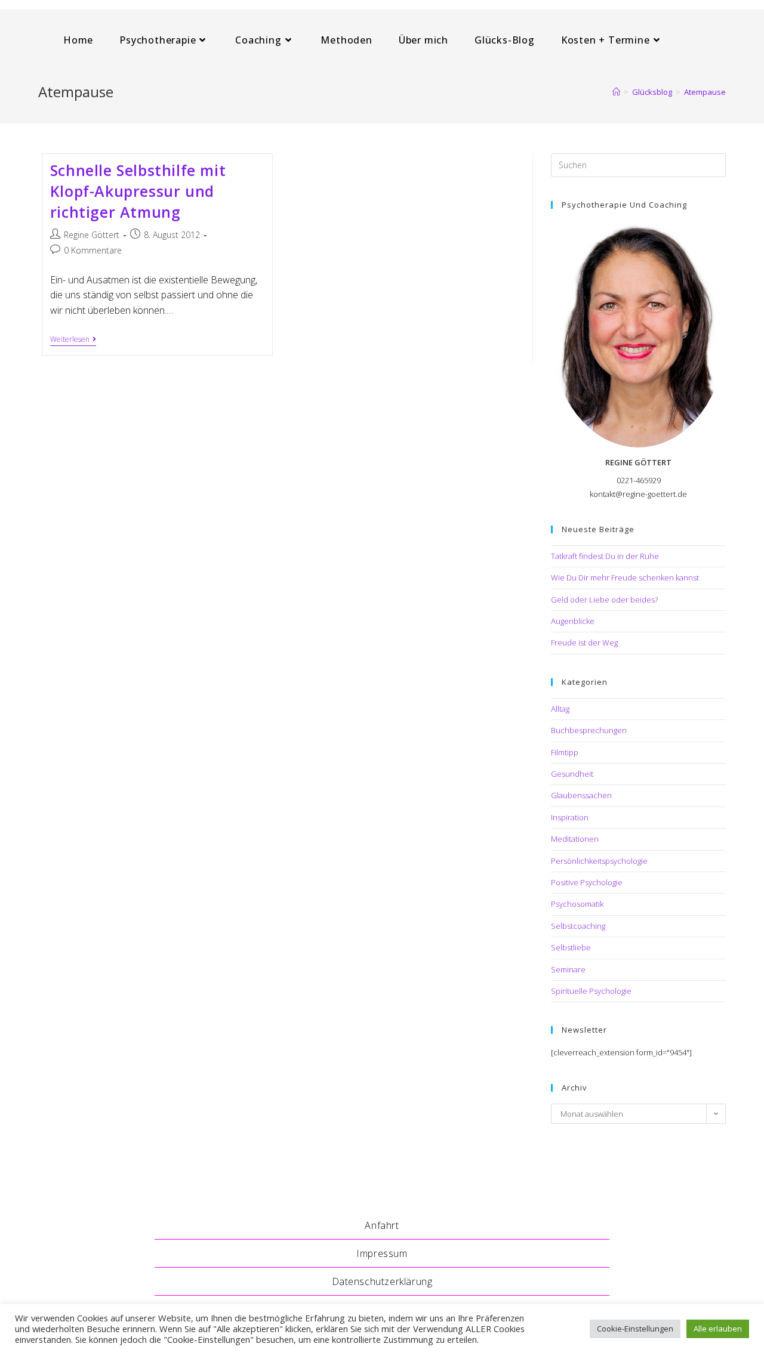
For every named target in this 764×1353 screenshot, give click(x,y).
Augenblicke (572, 621)
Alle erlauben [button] (718, 1328)
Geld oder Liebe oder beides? (604, 599)
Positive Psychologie (587, 882)
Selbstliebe (571, 947)
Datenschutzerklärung (382, 1281)
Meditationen (575, 838)
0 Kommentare (93, 250)
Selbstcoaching (578, 925)
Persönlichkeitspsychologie (599, 860)
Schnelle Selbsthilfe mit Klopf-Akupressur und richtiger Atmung (138, 191)
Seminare (568, 969)
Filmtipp (564, 752)
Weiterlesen (73, 340)
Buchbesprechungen (589, 730)
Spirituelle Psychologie (591, 991)
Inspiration (570, 817)
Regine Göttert (91, 234)
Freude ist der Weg (584, 642)
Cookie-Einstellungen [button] (635, 1328)
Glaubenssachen (581, 795)
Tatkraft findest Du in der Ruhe (605, 556)
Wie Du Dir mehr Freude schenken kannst (625, 577)
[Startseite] (616, 92)
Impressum (381, 1253)
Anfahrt (382, 1225)
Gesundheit (572, 773)
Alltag (560, 708)
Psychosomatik (577, 903)
